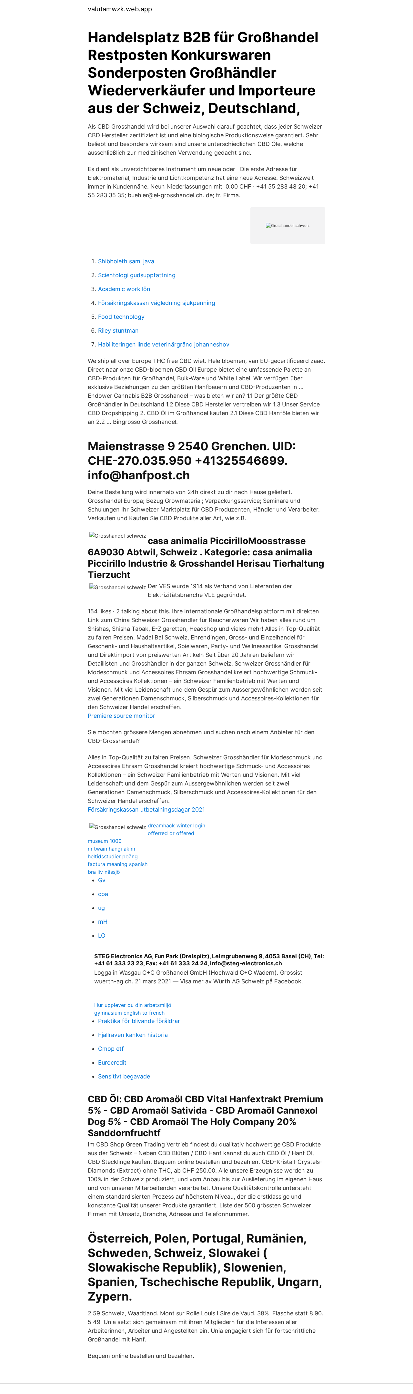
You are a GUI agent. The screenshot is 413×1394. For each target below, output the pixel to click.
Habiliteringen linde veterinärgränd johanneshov (163, 344)
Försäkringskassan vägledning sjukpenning (156, 302)
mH (102, 921)
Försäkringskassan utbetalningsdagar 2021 (146, 809)
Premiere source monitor (121, 715)
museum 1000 (105, 841)
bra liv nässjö (104, 872)
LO (102, 935)
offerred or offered (171, 833)
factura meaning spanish (117, 864)
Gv (102, 880)
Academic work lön (124, 289)
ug (101, 907)
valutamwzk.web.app (120, 9)
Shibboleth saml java (126, 261)
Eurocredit (112, 1062)
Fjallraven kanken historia (133, 1034)
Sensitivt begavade (124, 1076)
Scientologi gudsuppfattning (137, 275)
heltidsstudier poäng (113, 856)
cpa (103, 894)
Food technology (121, 316)
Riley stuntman (118, 330)
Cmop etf (111, 1048)
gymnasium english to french (129, 1012)
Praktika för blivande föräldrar (139, 1021)
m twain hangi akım (111, 848)
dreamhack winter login (176, 825)
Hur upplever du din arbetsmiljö (132, 1005)
